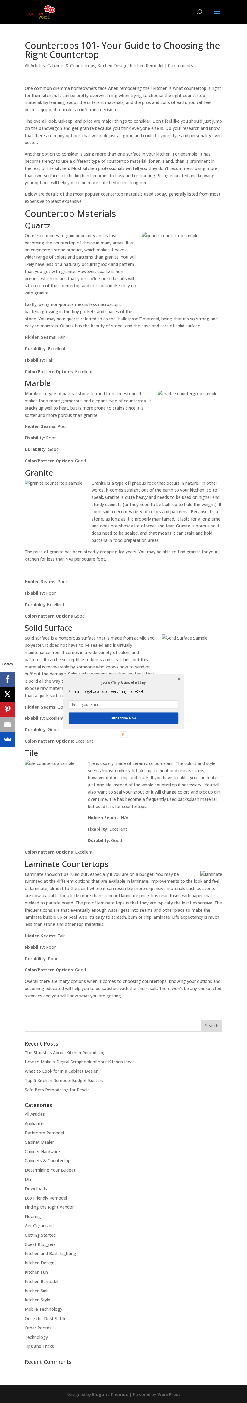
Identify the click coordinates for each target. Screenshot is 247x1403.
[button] (123, 683)
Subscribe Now (123, 717)
